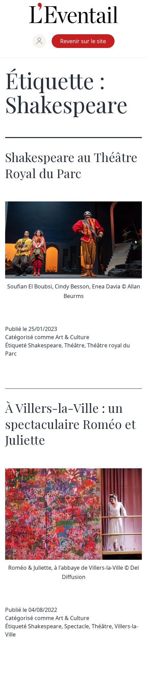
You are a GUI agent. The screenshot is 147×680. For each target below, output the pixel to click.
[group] (39, 41)
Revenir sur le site (83, 41)
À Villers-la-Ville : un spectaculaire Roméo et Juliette (70, 423)
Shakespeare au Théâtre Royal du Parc (71, 165)
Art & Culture (72, 337)
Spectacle (76, 626)
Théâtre (74, 345)
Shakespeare (45, 345)
